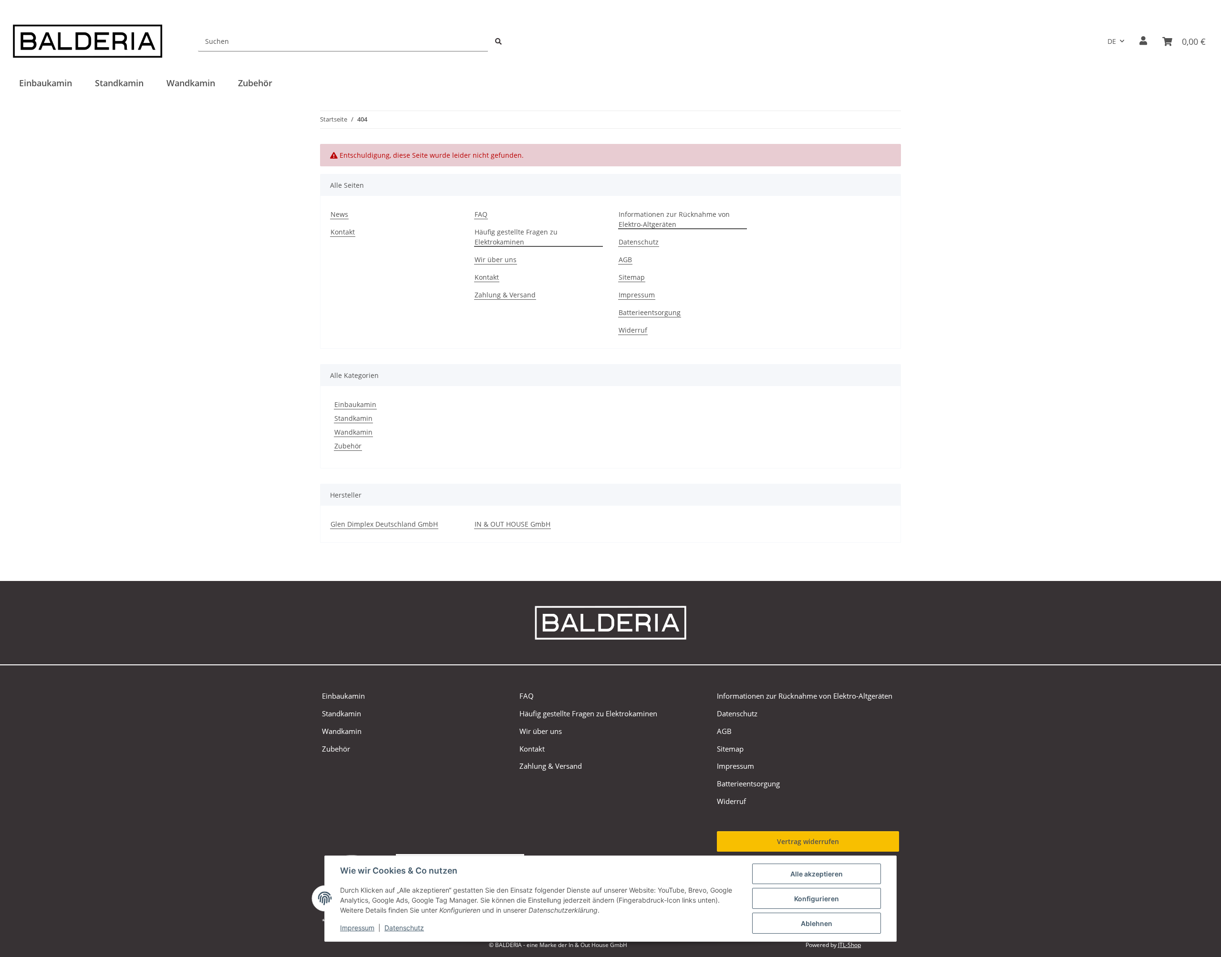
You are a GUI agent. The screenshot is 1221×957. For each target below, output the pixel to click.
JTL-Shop (849, 945)
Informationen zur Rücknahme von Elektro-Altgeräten (674, 219)
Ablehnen (816, 923)
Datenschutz (404, 928)
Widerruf (633, 330)
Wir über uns (496, 259)
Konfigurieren (816, 899)
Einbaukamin (355, 404)
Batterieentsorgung (650, 312)
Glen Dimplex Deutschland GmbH (384, 524)
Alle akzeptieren (816, 874)
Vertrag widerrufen (808, 841)
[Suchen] (498, 41)
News (339, 214)
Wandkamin (353, 432)
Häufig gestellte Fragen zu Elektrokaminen (516, 236)
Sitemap (632, 277)
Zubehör (348, 445)
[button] (1143, 41)
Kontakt (343, 231)
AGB (625, 259)
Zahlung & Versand (505, 294)
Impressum (357, 928)
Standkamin (353, 418)
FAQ (481, 214)
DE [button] (1111, 41)
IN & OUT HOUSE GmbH (512, 524)
